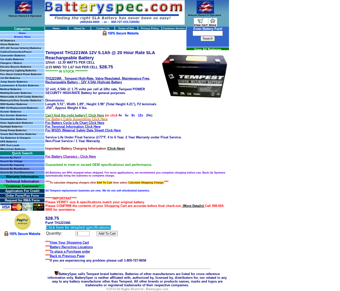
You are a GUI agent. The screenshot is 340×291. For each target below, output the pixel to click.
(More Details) (193, 206)
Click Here (116, 148)
